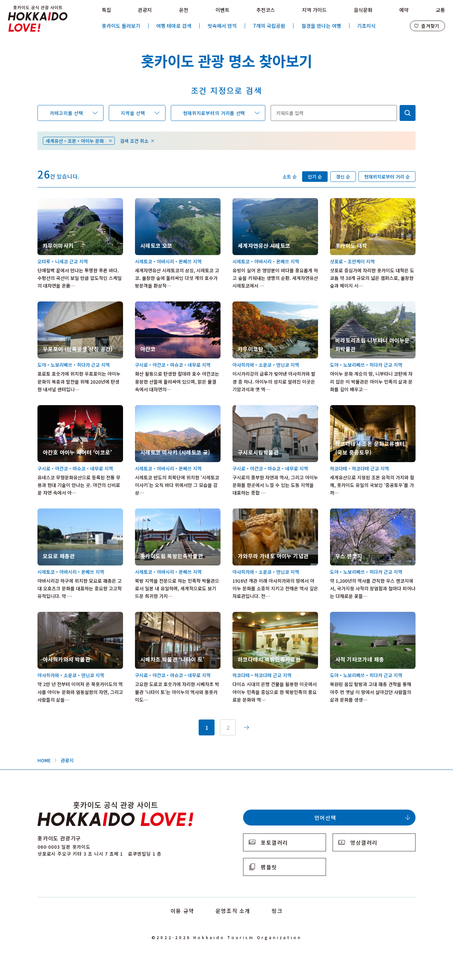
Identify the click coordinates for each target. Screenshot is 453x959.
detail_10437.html (350, 305)
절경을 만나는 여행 (321, 25)
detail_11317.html (58, 408)
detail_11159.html (58, 512)
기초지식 (366, 25)
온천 (183, 9)
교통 (440, 9)
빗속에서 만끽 (222, 25)
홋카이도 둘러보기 (121, 25)
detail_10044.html (155, 305)
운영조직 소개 (233, 911)
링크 (277, 911)
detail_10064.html (253, 408)
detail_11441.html (58, 615)
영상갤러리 (364, 842)
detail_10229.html (253, 512)
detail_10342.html (58, 201)
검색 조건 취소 (134, 140)
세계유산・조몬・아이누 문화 (75, 140)
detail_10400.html (155, 408)
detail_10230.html (253, 305)
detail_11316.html (350, 615)
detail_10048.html (253, 201)
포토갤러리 (274, 842)
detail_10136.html (155, 512)
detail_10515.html (58, 305)
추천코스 (265, 9)
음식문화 (363, 9)
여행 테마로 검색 (173, 25)
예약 (404, 9)
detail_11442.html (155, 615)
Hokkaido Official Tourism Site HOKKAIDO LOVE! (38, 19)
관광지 (145, 9)
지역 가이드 (314, 9)
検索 (408, 113)
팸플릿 (269, 867)
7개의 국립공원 (269, 25)
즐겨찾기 (430, 26)
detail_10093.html (253, 615)
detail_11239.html (350, 512)
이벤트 (222, 9)
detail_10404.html (155, 201)
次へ (246, 727)
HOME (44, 760)
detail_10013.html (350, 201)
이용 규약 (182, 911)
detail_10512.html (350, 408)
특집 (106, 9)
